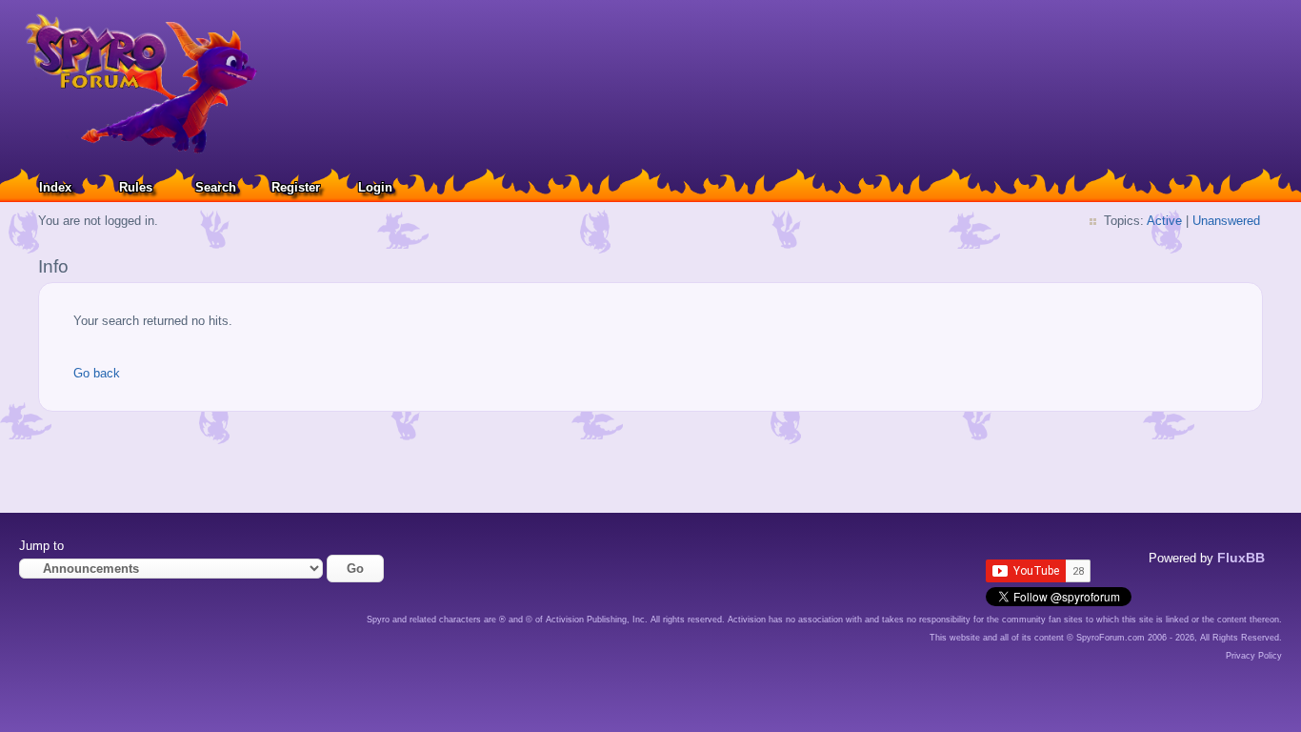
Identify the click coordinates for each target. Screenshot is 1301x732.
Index (55, 187)
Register (295, 187)
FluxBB (1241, 557)
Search (215, 187)
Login (375, 187)
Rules (135, 187)
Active (1164, 221)
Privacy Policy (1254, 656)
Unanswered (1226, 221)
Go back (96, 373)
